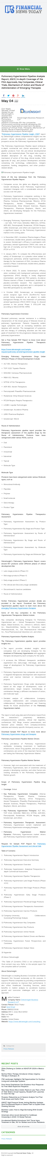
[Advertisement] (23, 40)
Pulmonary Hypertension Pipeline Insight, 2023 (20, 134)
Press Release (8, 1049)
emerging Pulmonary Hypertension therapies (18, 608)
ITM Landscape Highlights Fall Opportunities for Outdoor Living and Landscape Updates (23, 1080)
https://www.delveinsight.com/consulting (24, 1022)
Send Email (10, 1007)
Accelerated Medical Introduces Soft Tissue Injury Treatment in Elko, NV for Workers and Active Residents (23, 1121)
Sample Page (40, 1153)
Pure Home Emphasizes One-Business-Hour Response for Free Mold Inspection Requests (22, 1085)
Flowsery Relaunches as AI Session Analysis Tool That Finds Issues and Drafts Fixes (22, 1098)
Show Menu (25, 69)
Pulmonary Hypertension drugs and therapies (18, 734)
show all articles (24, 1126)
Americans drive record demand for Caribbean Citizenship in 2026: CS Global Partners (19, 1116)
